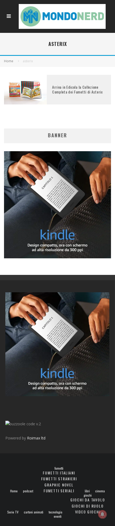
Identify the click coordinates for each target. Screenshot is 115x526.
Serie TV (12, 512)
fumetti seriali (59, 490)
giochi (88, 495)
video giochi (88, 512)
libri (87, 491)
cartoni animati (33, 512)
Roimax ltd (36, 438)
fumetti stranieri (59, 478)
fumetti (59, 468)
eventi (58, 516)
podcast (28, 491)
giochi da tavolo (87, 499)
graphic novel (59, 485)
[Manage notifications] (102, 514)
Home (14, 491)
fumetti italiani (59, 473)
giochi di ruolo (87, 506)
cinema (100, 491)
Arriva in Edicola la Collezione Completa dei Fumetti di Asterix (77, 89)
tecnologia (55, 512)
